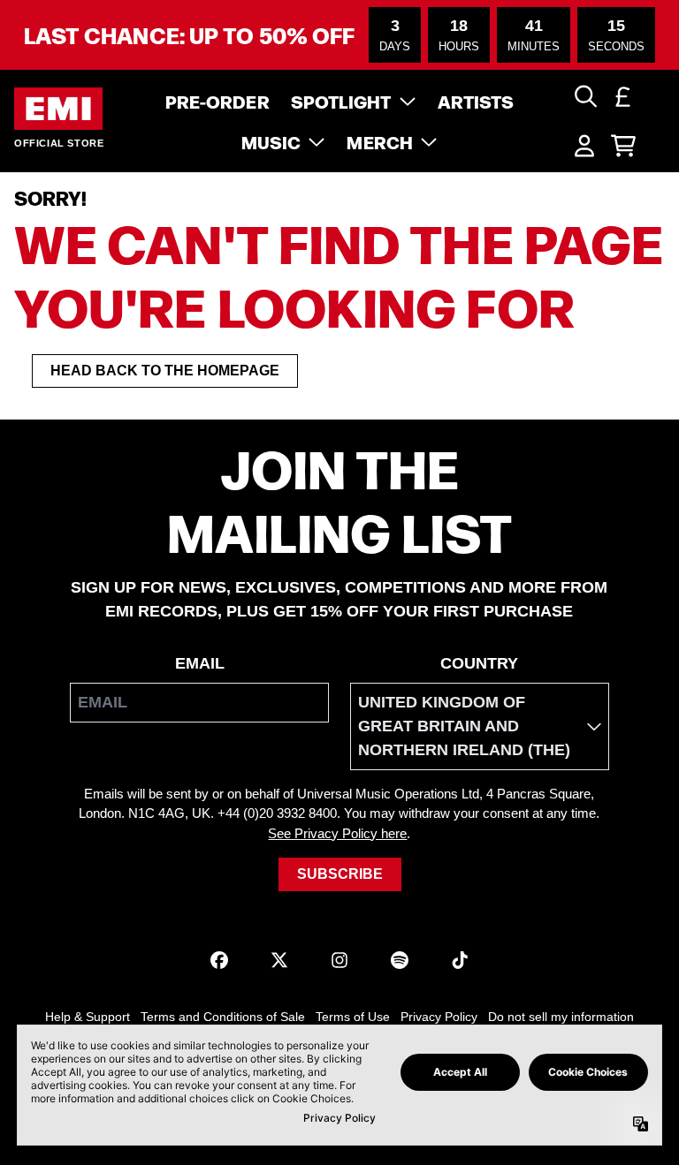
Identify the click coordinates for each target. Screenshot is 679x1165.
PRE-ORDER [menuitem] (217, 100)
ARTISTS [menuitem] (476, 100)
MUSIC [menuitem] (271, 141)
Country (479, 663)
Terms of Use (353, 1017)
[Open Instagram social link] (339, 960)
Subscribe (340, 873)
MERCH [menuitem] (380, 141)
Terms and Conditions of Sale (223, 1017)
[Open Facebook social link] (219, 960)
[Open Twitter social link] (279, 960)
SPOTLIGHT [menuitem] (341, 100)
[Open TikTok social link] (459, 960)
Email (200, 663)
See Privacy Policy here (337, 833)
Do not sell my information (561, 1017)
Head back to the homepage (164, 370)
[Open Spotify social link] (399, 960)
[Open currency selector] (623, 96)
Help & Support (87, 1017)
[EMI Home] (58, 109)
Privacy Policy (439, 1017)
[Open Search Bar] (584, 96)
